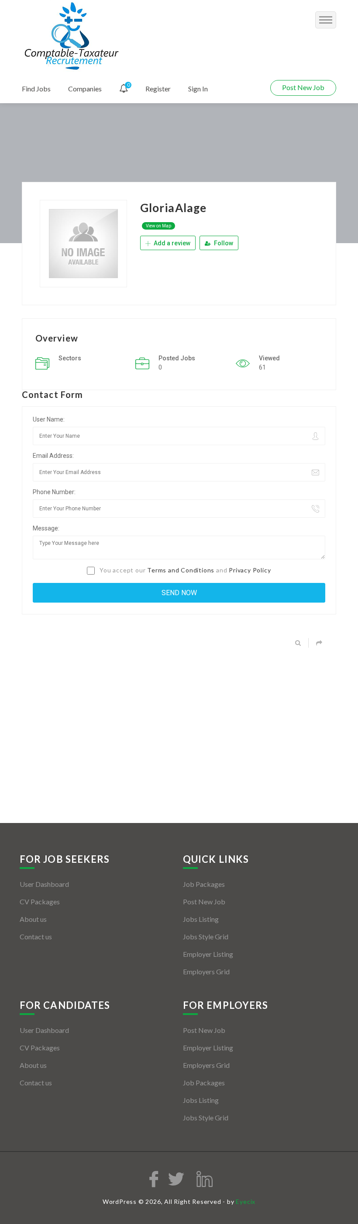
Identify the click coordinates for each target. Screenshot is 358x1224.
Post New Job (303, 87)
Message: (46, 528)
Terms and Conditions (180, 570)
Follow (223, 243)
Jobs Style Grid (205, 936)
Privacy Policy (250, 570)
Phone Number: (54, 491)
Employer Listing (208, 954)
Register (158, 88)
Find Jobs (36, 88)
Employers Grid (206, 971)
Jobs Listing (201, 919)
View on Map (158, 225)
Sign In (198, 88)
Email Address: (53, 455)
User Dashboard (44, 884)
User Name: (49, 419)
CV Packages (40, 901)
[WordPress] (73, 36)
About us (33, 919)
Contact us (36, 936)
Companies (85, 88)
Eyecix (245, 1201)
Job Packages (204, 884)
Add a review (171, 243)
